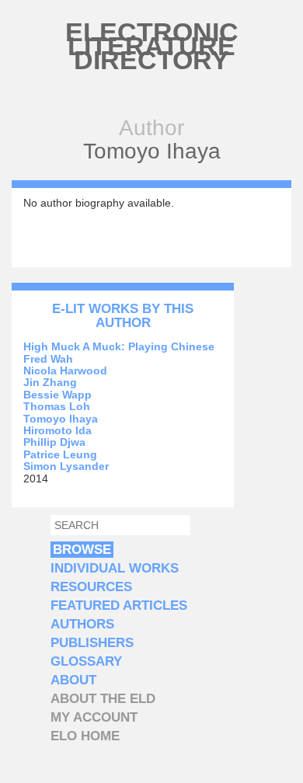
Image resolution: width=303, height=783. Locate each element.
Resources (91, 586)
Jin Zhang (50, 382)
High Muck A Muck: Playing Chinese (118, 346)
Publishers (92, 642)
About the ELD (102, 698)
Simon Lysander (66, 466)
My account (94, 717)
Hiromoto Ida (57, 430)
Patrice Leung (60, 454)
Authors (82, 624)
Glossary (86, 661)
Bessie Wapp (57, 394)
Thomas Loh (56, 406)
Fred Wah (48, 359)
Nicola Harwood (65, 370)
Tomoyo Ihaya (60, 418)
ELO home (85, 736)
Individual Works (114, 568)
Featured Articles (118, 605)
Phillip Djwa (54, 442)
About (73, 680)
